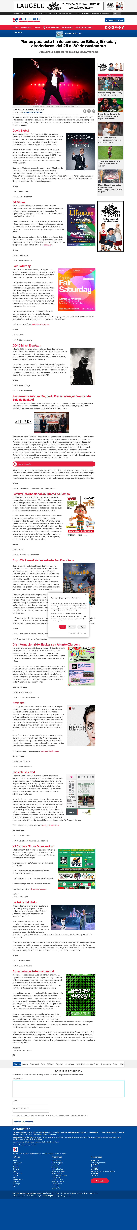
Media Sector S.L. (81, 633)
